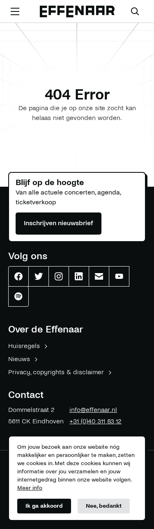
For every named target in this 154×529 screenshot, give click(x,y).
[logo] (77, 12)
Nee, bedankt (104, 506)
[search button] (135, 11)
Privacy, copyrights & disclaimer (56, 371)
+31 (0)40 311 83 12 (95, 421)
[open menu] (14, 11)
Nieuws (19, 358)
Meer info (29, 488)
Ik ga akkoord (44, 506)
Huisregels (24, 345)
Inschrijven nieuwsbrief (58, 222)
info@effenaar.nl (93, 409)
